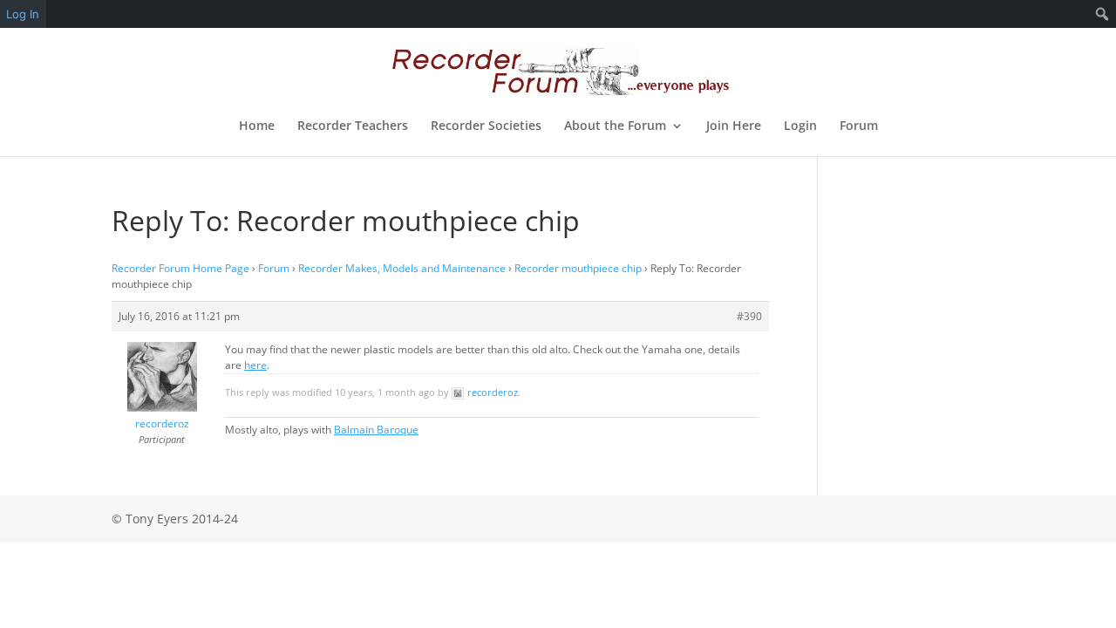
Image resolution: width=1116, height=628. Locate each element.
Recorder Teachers (352, 126)
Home (257, 126)
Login (800, 126)
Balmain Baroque (376, 429)
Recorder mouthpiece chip (578, 268)
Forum (859, 126)
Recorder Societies (486, 126)
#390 (749, 316)
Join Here (733, 126)
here (255, 365)
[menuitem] (1102, 14)
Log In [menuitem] (22, 14)
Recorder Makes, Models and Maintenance (402, 268)
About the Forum (615, 126)
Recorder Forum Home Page (180, 268)
